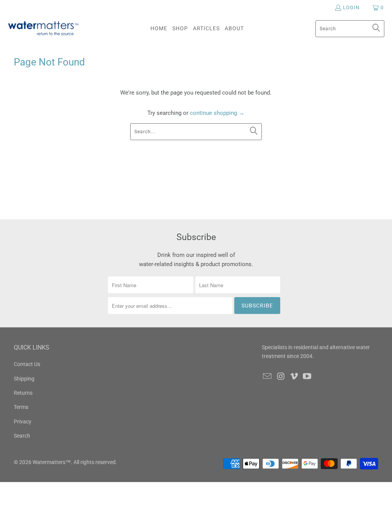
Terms (21, 407)
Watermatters (49, 462)
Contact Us (27, 364)
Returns (23, 393)
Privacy (22, 421)
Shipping (24, 379)
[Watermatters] (43, 29)
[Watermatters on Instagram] (281, 377)
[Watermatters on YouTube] (307, 377)
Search (22, 436)
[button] (180, 28)
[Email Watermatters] (267, 377)
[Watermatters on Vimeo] (294, 377)
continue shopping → (217, 113)
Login (351, 7)
